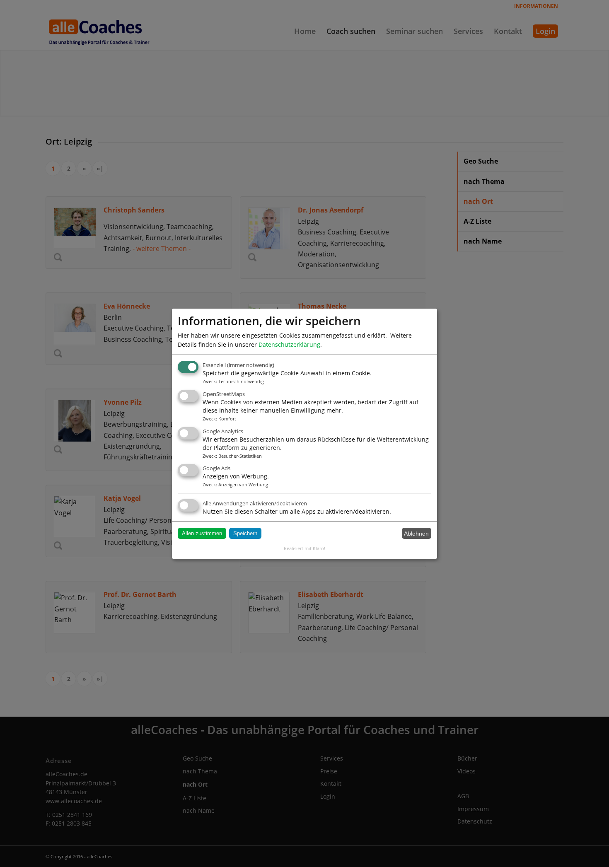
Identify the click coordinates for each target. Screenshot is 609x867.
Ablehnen (416, 533)
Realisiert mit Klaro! (304, 548)
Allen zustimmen (202, 533)
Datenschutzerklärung (289, 344)
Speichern (245, 533)
